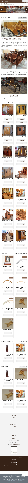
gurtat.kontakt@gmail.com (15, 444)
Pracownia (14, 417)
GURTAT (8, 4)
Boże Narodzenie (7, 341)
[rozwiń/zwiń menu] (25, 4)
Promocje (4, 253)
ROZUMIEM (25, 475)
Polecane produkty (7, 103)
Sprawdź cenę (7, 119)
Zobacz (8, 122)
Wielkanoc (4, 366)
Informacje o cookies (17, 480)
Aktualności (5, 17)
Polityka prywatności (14, 421)
